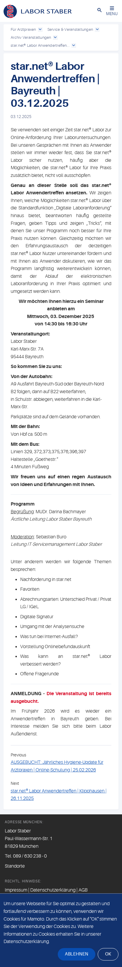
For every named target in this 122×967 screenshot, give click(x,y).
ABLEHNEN (76, 954)
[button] (99, 9)
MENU (112, 13)
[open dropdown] (40, 29)
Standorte (15, 866)
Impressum (16, 890)
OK (108, 954)
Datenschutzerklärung (53, 890)
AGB (83, 890)
